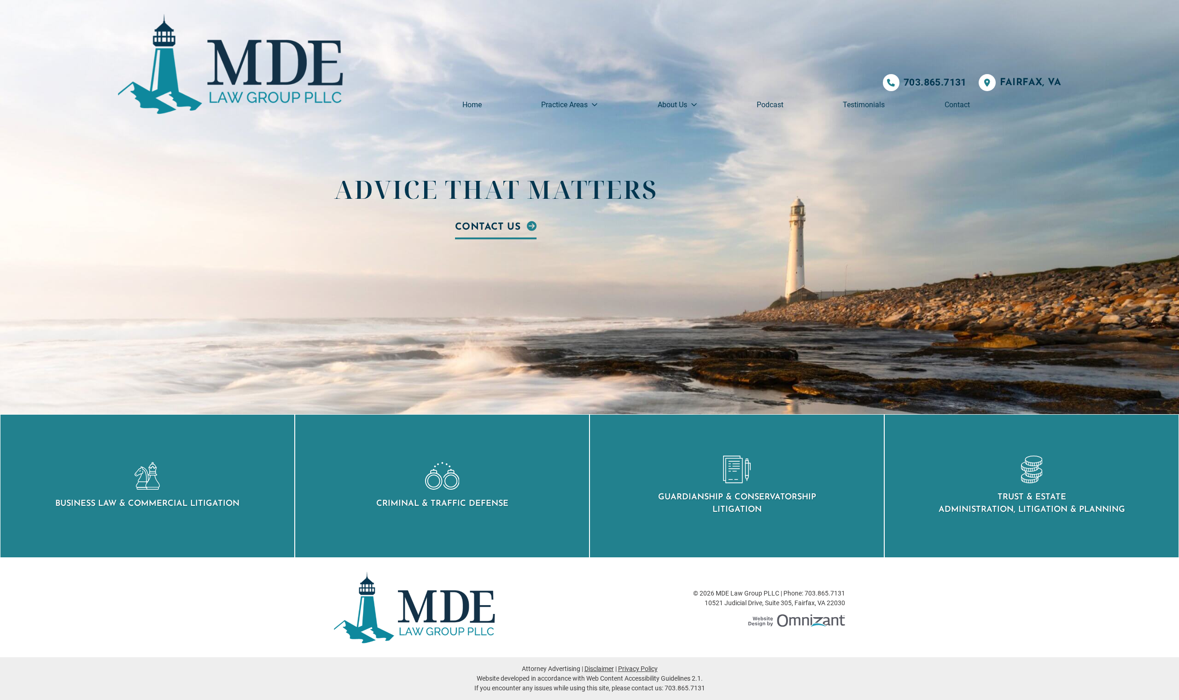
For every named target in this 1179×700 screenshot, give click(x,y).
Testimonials (864, 104)
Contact (957, 104)
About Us (672, 104)
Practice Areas (564, 104)
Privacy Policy (638, 668)
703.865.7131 (935, 82)
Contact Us (489, 227)
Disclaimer (599, 668)
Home (472, 104)
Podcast (770, 104)
